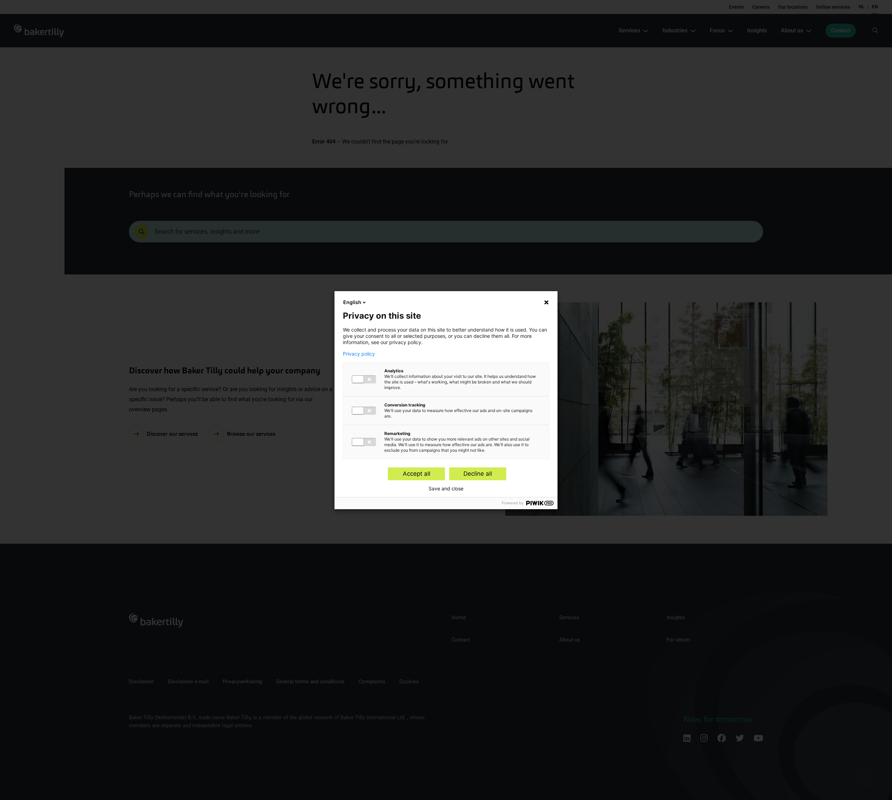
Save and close (446, 488)
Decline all (477, 473)
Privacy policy (359, 354)
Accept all (416, 473)
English (352, 302)
